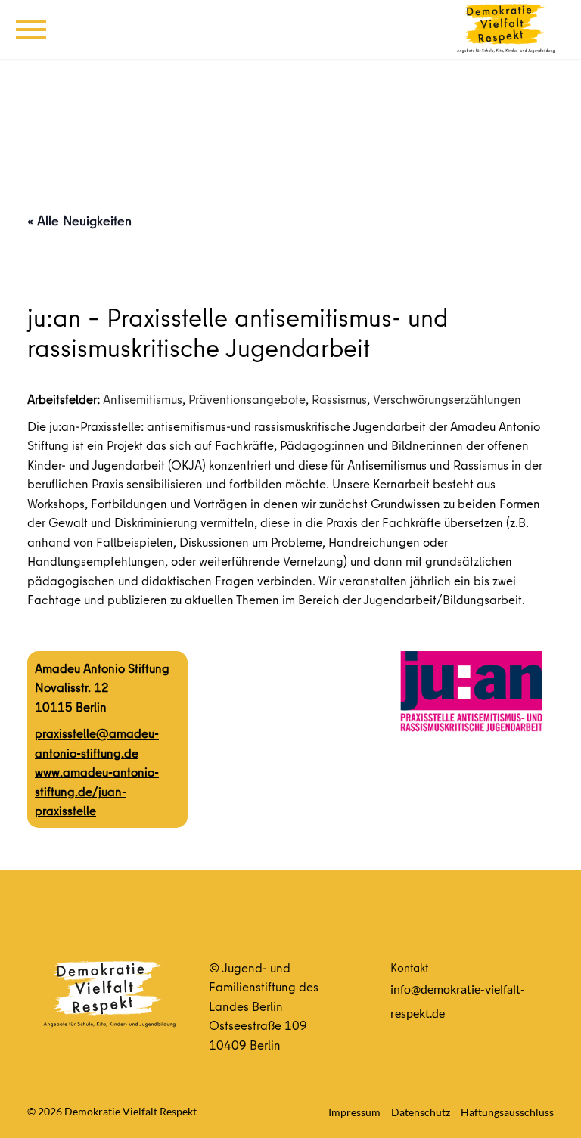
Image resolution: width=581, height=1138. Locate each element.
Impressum (354, 1111)
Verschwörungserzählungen (447, 399)
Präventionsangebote (247, 399)
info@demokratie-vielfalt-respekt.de (457, 1000)
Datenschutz (420, 1111)
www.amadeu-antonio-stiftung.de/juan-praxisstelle (97, 791)
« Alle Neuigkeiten (79, 220)
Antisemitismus (142, 399)
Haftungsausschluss (507, 1111)
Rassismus (339, 399)
